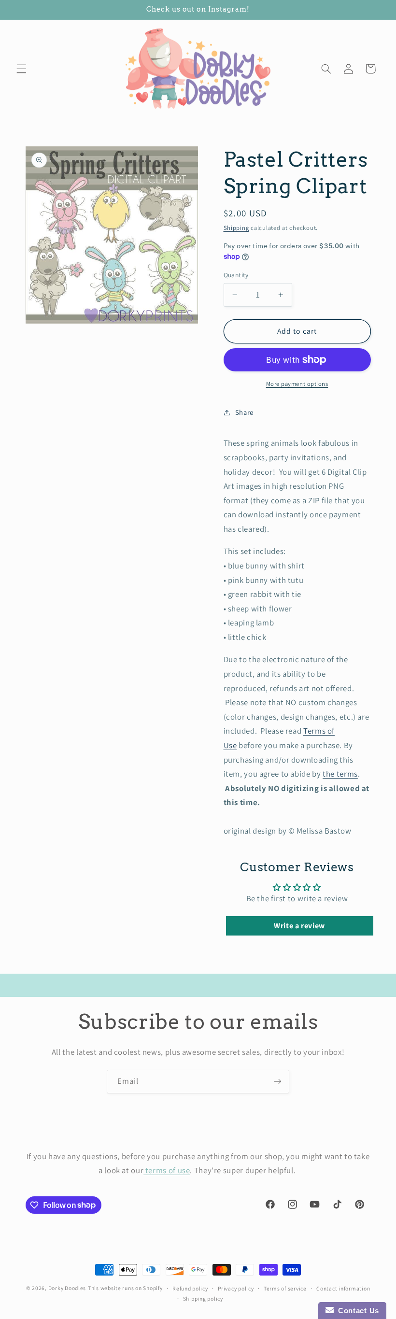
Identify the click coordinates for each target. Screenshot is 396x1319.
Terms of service (285, 1288)
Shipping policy (203, 1298)
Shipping (236, 228)
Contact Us (356, 1310)
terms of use (166, 1170)
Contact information (343, 1288)
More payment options (297, 384)
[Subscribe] (278, 1081)
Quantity (236, 274)
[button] (21, 68)
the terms (340, 773)
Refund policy (190, 1288)
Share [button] (244, 412)
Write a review (299, 926)
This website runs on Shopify (125, 1287)
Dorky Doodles (67, 1287)
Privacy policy (236, 1288)
